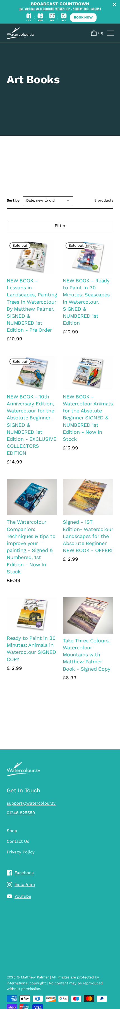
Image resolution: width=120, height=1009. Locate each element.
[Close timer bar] (114, 4)
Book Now (83, 17)
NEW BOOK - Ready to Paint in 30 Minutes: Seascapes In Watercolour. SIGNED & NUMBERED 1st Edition (86, 302)
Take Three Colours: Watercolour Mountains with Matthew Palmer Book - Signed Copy (86, 655)
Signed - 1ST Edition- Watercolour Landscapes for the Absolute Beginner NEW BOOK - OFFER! (88, 536)
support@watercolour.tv (31, 803)
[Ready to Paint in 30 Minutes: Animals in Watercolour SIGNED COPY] (32, 614)
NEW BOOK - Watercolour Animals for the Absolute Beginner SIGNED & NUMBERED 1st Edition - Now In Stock (88, 418)
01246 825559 (21, 812)
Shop (12, 830)
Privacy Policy (21, 852)
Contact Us (18, 841)
